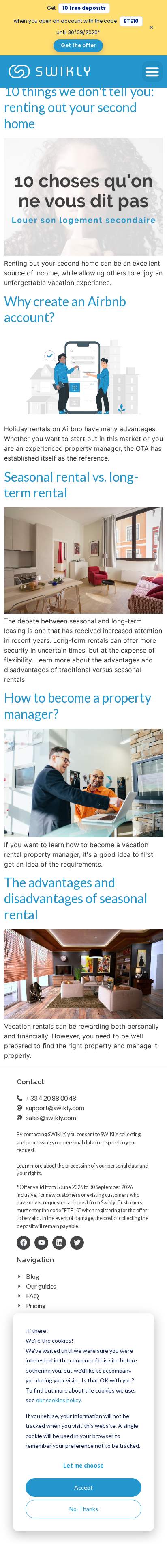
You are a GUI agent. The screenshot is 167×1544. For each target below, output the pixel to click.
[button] (152, 71)
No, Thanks (83, 1508)
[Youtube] (41, 1243)
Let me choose (83, 1465)
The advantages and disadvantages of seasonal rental (76, 898)
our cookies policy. (59, 1400)
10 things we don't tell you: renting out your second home (79, 107)
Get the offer (78, 45)
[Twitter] (77, 1243)
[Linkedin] (59, 1243)
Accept (83, 1487)
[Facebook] (23, 1243)
